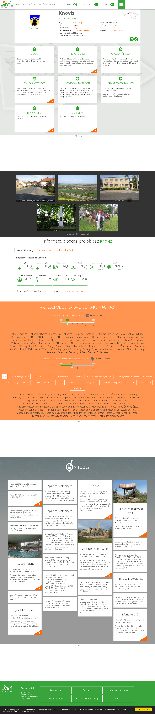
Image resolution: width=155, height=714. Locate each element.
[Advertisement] (77, 154)
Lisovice (119, 340)
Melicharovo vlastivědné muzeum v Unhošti (37, 406)
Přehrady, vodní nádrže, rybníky (98, 377)
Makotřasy (16, 343)
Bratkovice (67, 333)
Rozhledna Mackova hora (111, 415)
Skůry (76, 346)
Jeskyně (70, 382)
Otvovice (14, 346)
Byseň (111, 333)
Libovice (93, 340)
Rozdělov (59, 346)
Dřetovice (16, 336)
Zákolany (139, 349)
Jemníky (106, 336)
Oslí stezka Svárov (126, 409)
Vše (4, 377)
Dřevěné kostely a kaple (43, 382)
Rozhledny (147, 377)
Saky (68, 346)
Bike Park (106, 382)
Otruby (139, 343)
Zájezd (129, 349)
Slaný (75, 28)
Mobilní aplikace (56, 698)
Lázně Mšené (108, 409)
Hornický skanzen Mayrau (25, 397)
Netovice (75, 343)
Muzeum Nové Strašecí (84, 412)
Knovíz (66, 13)
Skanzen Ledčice (39, 415)
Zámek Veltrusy (70, 406)
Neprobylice (63, 343)
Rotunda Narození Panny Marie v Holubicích (44, 403)
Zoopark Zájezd (69, 397)
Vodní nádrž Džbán (87, 415)
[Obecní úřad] (119, 188)
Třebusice (47, 349)
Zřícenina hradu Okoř (58, 400)
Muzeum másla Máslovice (30, 412)
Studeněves (127, 346)
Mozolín (42, 343)
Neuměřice (97, 343)
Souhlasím (143, 709)
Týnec (95, 349)
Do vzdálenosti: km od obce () (65, 359)
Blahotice (33, 333)
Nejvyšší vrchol (92, 382)
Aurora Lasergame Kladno (128, 397)
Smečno (101, 346)
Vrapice (120, 349)
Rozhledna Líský (53, 409)
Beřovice (23, 333)
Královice (32, 340)
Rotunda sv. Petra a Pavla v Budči (96, 397)
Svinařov (13, 349)
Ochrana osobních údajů (87, 698)
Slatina (91, 346)
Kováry (22, 340)
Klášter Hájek (70, 409)
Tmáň (23, 349)
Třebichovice (34, 349)
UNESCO (48, 377)
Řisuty (50, 346)
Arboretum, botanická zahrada (127, 377)
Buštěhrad (101, 333)
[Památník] (56, 217)
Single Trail (118, 382)
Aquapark (37, 377)
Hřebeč (86, 336)
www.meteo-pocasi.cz (75, 291)
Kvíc (54, 340)
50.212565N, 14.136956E (82, 30)
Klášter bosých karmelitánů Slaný (102, 394)
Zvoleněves (102, 352)
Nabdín (51, 343)
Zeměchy (73, 352)
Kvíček (61, 340)
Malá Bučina (29, 343)
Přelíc (43, 346)
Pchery (23, 346)
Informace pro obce (118, 690)
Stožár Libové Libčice (89, 409)
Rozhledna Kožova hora (81, 403)
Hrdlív (78, 336)
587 (115, 25)
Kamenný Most (126, 336)
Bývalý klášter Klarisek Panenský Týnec (117, 412)
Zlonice (91, 352)
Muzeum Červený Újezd (31, 409)
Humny (96, 336)
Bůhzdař (89, 333)
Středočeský (77, 22)
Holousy (69, 336)
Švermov (139, 346)
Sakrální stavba (77, 388)
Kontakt (119, 698)
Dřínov (26, 336)
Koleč (14, 340)
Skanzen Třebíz (102, 403)
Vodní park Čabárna (73, 394)
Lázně (80, 382)
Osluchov (129, 343)
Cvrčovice (120, 333)
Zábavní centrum (144, 382)
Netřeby (86, 343)
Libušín (102, 340)
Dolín (130, 333)
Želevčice (62, 352)
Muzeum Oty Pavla (49, 397)
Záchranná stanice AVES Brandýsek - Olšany (39, 394)
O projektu (55, 690)
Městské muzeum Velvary (83, 400)
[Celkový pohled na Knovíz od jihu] (77, 188)
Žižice (83, 352)
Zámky (15, 382)
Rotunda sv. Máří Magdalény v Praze (97, 406)
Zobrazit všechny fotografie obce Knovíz (77, 234)
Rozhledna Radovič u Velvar (113, 400)
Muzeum (130, 382)
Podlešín (33, 346)
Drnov (34, 336)
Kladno (139, 336)
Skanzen (78, 377)
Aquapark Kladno (36, 400)
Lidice (111, 340)
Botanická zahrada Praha (62, 415)
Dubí (41, 336)
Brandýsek (54, 333)
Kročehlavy (44, 340)
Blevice (43, 333)
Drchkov (139, 333)
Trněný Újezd (61, 349)
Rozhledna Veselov (121, 403)
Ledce (69, 340)
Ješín (114, 336)
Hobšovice (51, 336)
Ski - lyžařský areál (64, 377)
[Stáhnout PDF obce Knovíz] (132, 39)
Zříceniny (25, 382)
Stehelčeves (113, 346)
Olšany (119, 343)
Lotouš (128, 340)
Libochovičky (80, 340)
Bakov (14, 333)
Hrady (6, 382)
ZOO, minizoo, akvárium (19, 377)
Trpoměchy (75, 349)
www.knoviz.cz (119, 30)
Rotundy (60, 382)
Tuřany (86, 349)
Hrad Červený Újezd (128, 406)
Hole (60, 336)
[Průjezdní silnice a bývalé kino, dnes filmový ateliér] (35, 188)
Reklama (87, 690)
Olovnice (109, 343)
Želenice (51, 352)
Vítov (112, 349)
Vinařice (104, 349)
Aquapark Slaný (129, 394)
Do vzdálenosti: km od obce (68, 315)
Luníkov (138, 340)
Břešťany (78, 333)
